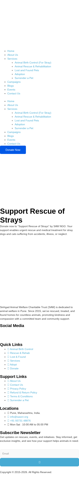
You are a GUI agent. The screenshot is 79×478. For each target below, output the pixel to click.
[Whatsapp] (34, 332)
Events (11, 89)
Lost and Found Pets (27, 70)
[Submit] (39, 462)
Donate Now (13, 149)
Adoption (20, 74)
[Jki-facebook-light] (4, 332)
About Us (12, 54)
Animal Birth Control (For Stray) (33, 62)
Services (12, 58)
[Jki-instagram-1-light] (14, 332)
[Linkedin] (24, 332)
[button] (39, 97)
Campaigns (14, 81)
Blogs (10, 85)
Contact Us (13, 93)
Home (10, 50)
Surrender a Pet (24, 78)
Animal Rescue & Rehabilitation (33, 66)
